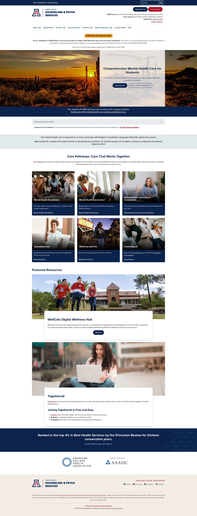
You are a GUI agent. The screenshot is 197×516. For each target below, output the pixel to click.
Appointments (140, 9)
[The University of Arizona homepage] (45, 2)
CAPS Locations (157, 22)
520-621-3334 (158, 19)
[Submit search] (161, 3)
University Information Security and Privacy (98, 506)
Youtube (161, 484)
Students (86, 28)
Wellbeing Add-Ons (88, 246)
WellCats (98, 333)
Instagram (150, 484)
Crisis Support (155, 9)
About (35, 28)
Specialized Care (42, 246)
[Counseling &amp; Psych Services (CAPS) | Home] (53, 13)
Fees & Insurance (74, 28)
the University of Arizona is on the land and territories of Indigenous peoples (79, 495)
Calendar (149, 480)
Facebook (138, 484)
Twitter (128, 484)
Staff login (162, 480)
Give (129, 28)
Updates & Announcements (44, 122)
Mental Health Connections (92, 200)
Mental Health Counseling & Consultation (139, 213)
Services (59, 28)
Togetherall (52, 402)
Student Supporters (102, 28)
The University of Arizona (115, 508)
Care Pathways (38, 162)
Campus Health (120, 28)
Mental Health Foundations (140, 85)
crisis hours (139, 253)
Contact (155, 480)
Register (54, 415)
